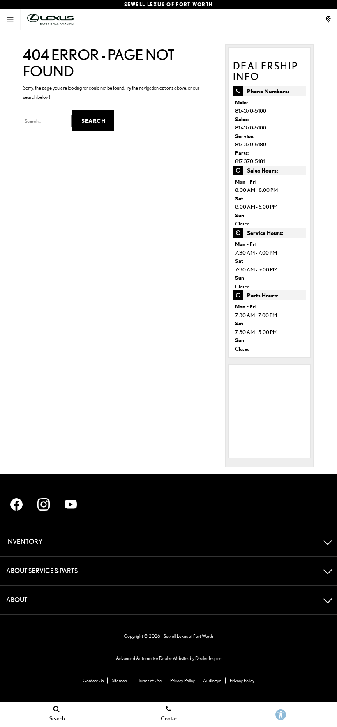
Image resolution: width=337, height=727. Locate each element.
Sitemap (119, 680)
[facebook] (16, 504)
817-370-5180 (250, 144)
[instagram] (43, 504)
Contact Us (93, 680)
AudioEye (212, 680)
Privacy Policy (182, 680)
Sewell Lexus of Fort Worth (188, 636)
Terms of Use (150, 680)
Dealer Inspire (208, 658)
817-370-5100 (250, 110)
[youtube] (70, 504)
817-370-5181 (250, 161)
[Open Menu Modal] (10, 19)
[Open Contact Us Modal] (329, 19)
